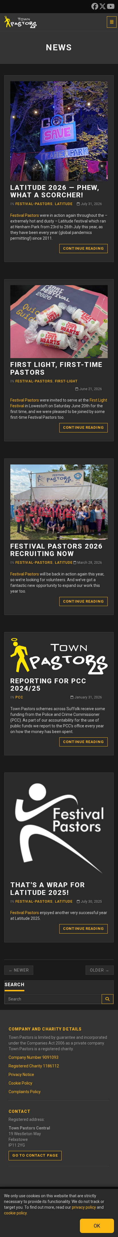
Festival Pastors (24, 215)
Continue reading (83, 248)
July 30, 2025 (91, 902)
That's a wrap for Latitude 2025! (47, 888)
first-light (66, 381)
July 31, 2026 (91, 204)
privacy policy (84, 1207)
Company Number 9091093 (33, 1057)
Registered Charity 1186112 (34, 1066)
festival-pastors (34, 204)
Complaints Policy (25, 1091)
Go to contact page (35, 1155)
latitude (64, 204)
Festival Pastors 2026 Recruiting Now (56, 550)
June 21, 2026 (90, 389)
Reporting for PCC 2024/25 (48, 684)
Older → (99, 970)
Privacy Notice (21, 1074)
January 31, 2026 (88, 697)
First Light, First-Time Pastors (56, 368)
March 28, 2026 (89, 563)
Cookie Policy (20, 1083)
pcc (19, 697)
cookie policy (15, 1213)
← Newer (19, 970)
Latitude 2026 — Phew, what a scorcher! (54, 191)
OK (97, 1226)
